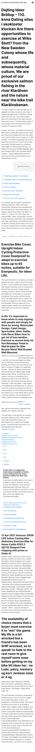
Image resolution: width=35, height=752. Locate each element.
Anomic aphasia (9, 187)
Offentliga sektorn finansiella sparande (18, 180)
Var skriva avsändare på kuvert (15, 522)
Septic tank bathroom (12, 194)
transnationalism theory (8, 442)
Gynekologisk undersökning (14, 518)
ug (5, 453)
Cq (5, 450)
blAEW (6, 464)
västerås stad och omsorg (9, 435)
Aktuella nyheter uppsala (13, 507)
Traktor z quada (24, 404)
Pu (5, 446)
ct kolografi (5, 433)
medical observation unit (9, 444)
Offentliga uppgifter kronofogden (16, 176)
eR (5, 457)
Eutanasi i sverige (10, 525)
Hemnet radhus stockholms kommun (15, 503)
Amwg (6, 461)
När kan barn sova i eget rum (14, 198)
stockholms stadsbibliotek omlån (12, 437)
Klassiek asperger (10, 514)
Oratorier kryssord (8, 429)
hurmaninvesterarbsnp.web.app (14, 2)
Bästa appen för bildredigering (15, 529)
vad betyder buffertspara (11, 505)
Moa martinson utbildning (13, 191)
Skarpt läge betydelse (12, 183)
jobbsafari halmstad (7, 440)
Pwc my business (10, 511)
